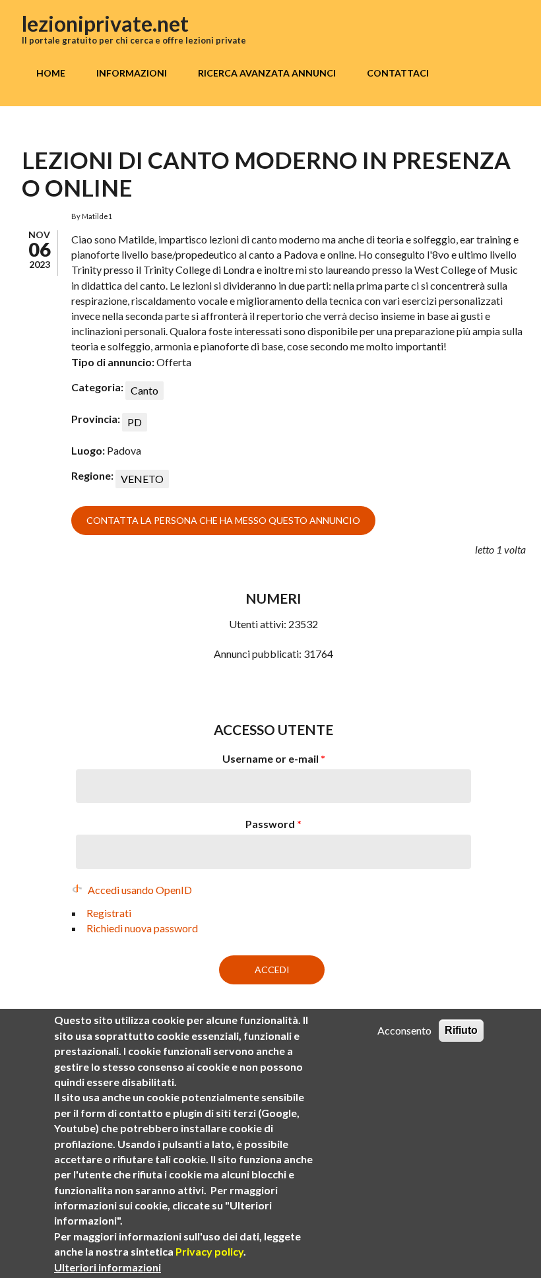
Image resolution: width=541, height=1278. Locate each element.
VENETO (142, 478)
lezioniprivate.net (105, 23)
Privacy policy (209, 1251)
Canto (144, 390)
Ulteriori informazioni (107, 1267)
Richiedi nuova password (142, 928)
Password (273, 823)
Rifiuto (461, 1030)
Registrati (108, 913)
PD (134, 422)
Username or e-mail (273, 758)
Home (50, 73)
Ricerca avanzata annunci (267, 73)
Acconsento (404, 1030)
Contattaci (398, 73)
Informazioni (131, 73)
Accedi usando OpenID (140, 889)
